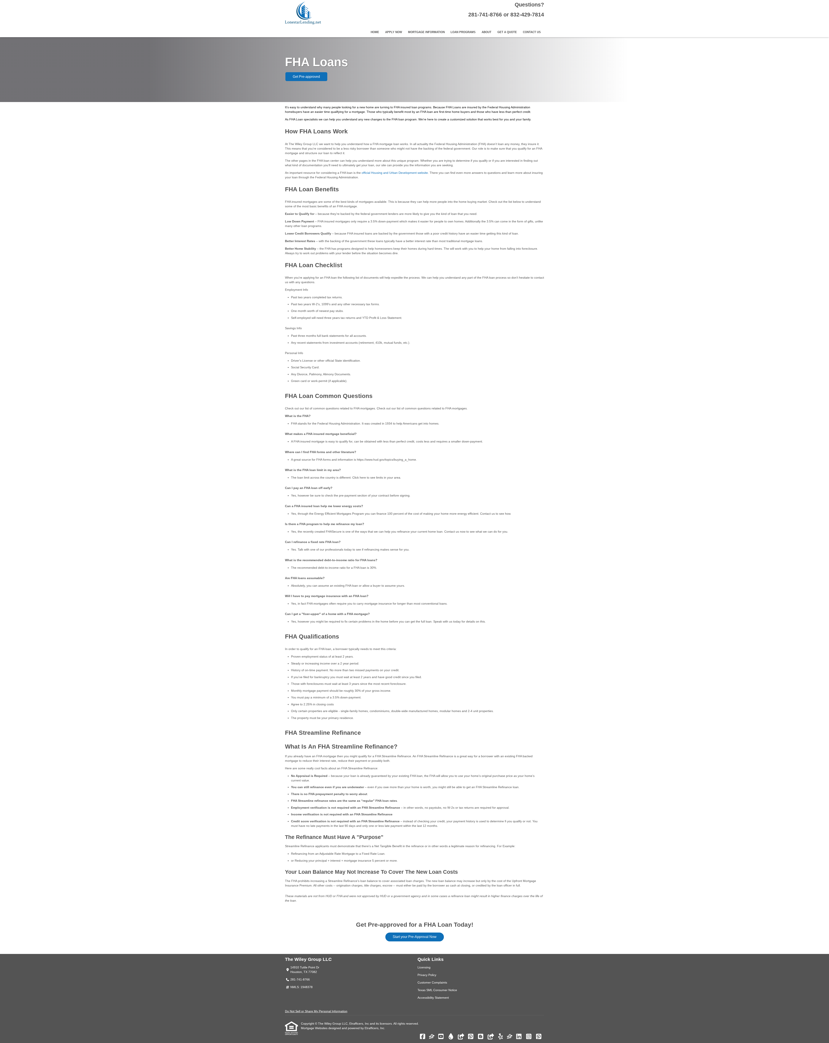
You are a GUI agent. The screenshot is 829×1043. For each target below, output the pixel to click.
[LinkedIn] (519, 1036)
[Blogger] (480, 1036)
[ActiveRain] (451, 1036)
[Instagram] (529, 1036)
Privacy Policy (427, 975)
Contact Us (532, 32)
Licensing (424, 967)
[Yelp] (500, 1036)
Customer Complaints (432, 982)
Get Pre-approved (306, 76)
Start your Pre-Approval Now (415, 937)
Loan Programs (463, 32)
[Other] (461, 1036)
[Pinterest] (471, 1036)
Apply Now (393, 32)
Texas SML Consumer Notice (437, 990)
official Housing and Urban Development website (395, 172)
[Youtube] (441, 1036)
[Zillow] (432, 1036)
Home (375, 32)
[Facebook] (422, 1036)
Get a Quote (507, 32)
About (486, 32)
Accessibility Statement (433, 997)
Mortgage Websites (314, 1028)
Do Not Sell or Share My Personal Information (316, 1011)
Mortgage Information (426, 32)
